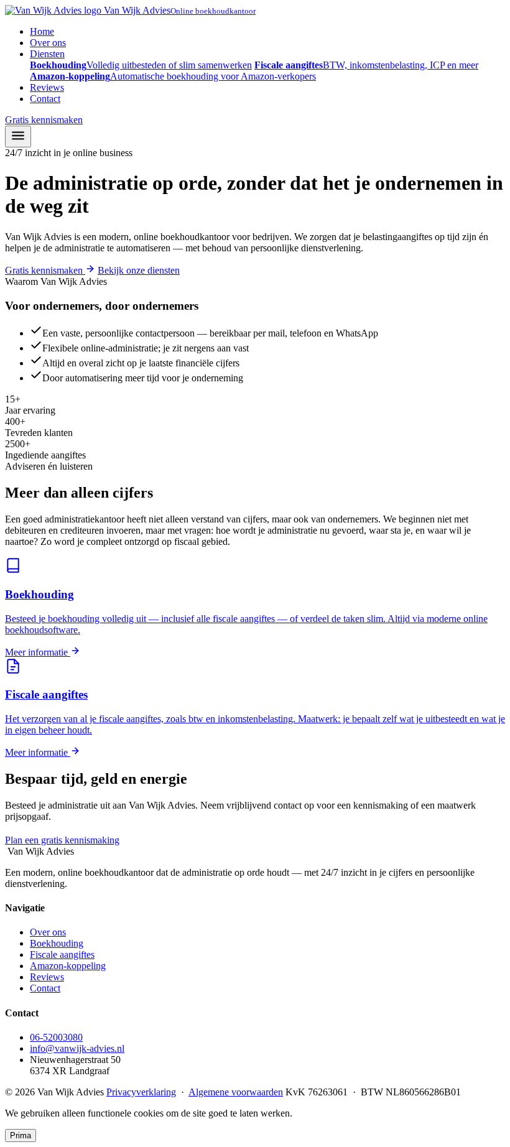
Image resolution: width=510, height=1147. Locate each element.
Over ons (48, 42)
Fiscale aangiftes (62, 954)
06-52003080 (160, 840)
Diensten (47, 54)
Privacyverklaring (141, 1092)
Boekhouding (56, 943)
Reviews (47, 87)
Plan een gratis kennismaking (62, 840)
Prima (20, 1135)
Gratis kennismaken (44, 119)
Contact (45, 98)
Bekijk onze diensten (139, 270)
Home (42, 31)
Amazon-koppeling (68, 965)
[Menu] (18, 136)
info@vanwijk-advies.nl (77, 1048)
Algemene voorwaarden (235, 1092)
